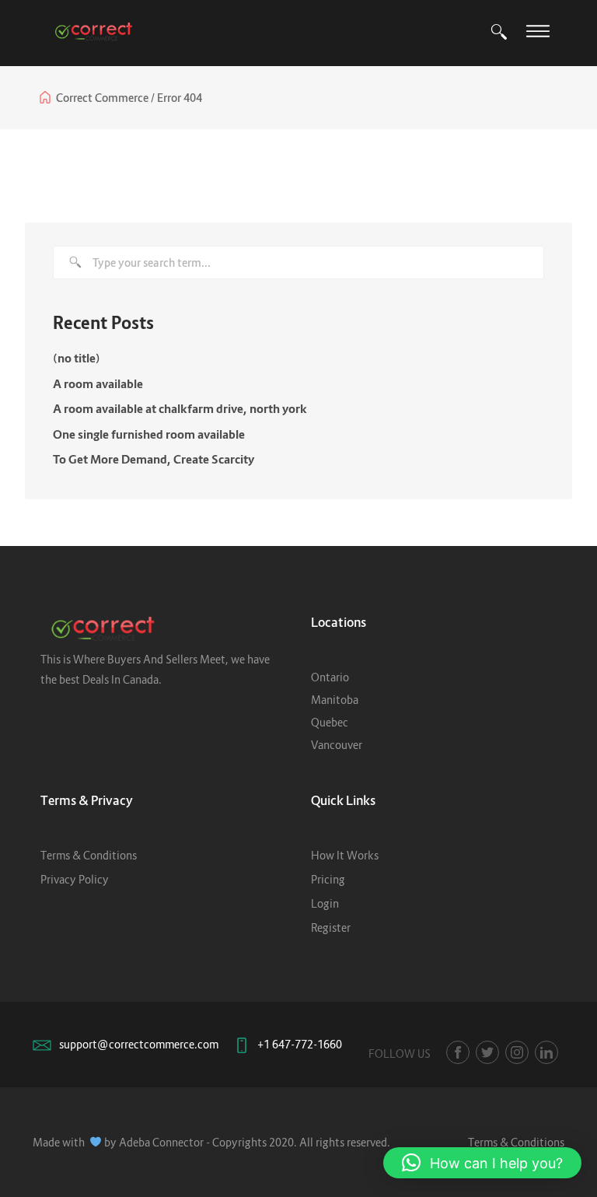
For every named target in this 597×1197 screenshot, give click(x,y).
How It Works (345, 855)
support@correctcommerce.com (138, 1044)
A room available (98, 383)
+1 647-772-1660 (299, 1044)
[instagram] (517, 1052)
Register (331, 927)
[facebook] (458, 1052)
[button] (482, 1162)
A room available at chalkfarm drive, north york (180, 408)
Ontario (330, 677)
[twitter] (487, 1052)
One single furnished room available (149, 434)
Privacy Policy (74, 879)
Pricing (328, 879)
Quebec (329, 722)
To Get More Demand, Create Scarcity (153, 459)
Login (325, 903)
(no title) (76, 358)
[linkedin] (546, 1052)
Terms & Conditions (88, 855)
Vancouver (336, 744)
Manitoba (334, 699)
